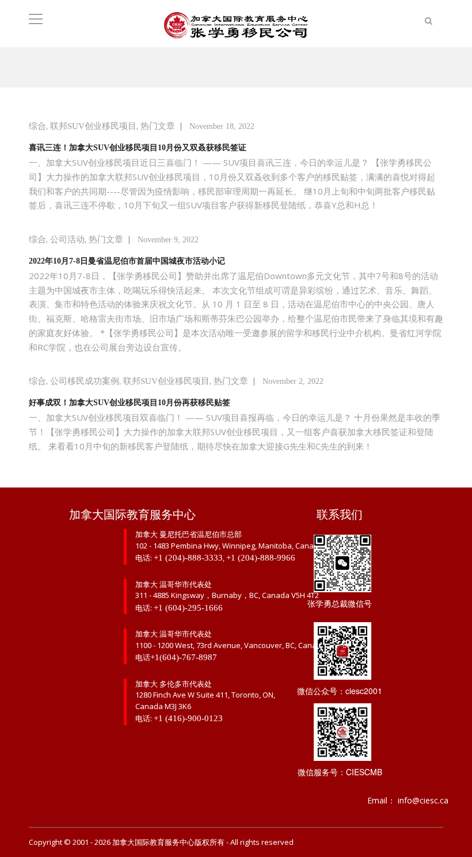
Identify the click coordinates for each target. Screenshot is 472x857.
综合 (37, 126)
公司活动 (67, 239)
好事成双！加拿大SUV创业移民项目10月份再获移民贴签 (129, 402)
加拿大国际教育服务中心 (153, 842)
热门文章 (157, 126)
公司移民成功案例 (84, 381)
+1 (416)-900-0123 (188, 718)
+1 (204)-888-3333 (188, 557)
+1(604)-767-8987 (183, 657)
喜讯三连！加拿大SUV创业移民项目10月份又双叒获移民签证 (137, 147)
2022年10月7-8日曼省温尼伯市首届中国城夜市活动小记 (127, 261)
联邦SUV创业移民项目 (93, 126)
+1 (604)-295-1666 (188, 607)
